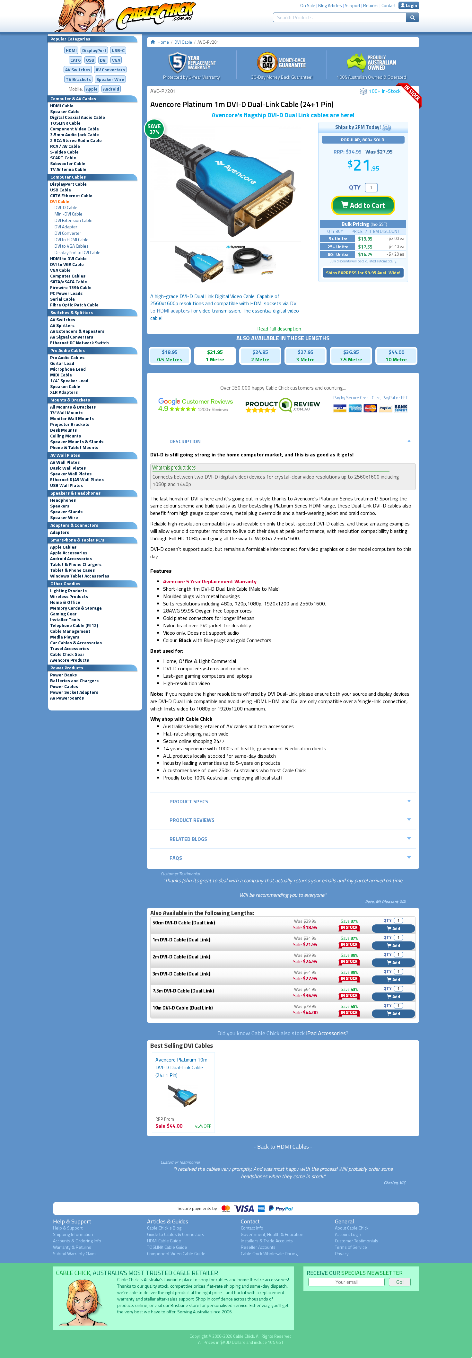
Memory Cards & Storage (76, 608)
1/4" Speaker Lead (69, 381)
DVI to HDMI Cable (72, 239)
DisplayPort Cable (68, 184)
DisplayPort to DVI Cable (78, 252)
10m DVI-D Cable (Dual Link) (183, 1007)
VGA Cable (60, 270)
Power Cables (64, 686)
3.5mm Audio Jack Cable (74, 134)
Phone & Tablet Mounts (74, 447)
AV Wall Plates (65, 462)
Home (163, 42)
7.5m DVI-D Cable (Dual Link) (183, 990)
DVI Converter (68, 233)
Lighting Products (68, 591)
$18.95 (170, 352)
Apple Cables (63, 547)
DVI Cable (59, 201)
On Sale (307, 5)
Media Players (64, 637)
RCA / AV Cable (65, 146)
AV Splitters (62, 325)
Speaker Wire (110, 79)
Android (111, 88)
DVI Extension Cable (73, 220)
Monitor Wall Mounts (72, 418)
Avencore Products (69, 660)
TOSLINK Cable (65, 123)
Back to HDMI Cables (283, 1146)
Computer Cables (67, 276)
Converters (110, 69)
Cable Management (70, 631)
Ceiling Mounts (65, 436)
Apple (92, 88)
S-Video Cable (64, 152)
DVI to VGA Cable (67, 264)
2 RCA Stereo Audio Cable (76, 140)
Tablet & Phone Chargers (75, 564)
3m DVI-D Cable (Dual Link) (181, 973)
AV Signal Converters (71, 337)
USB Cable (60, 190)
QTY (355, 187)
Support (352, 5)
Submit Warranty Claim (74, 1253)
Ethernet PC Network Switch (79, 343)
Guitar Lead (62, 363)
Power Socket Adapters (74, 692)
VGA (116, 60)
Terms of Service (351, 1247)
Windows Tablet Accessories (79, 576)
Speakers (59, 506)
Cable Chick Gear (67, 654)
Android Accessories (71, 558)
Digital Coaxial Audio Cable (77, 117)
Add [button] (395, 928)
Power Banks (63, 675)
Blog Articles (330, 5)
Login (411, 5)
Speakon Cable (65, 386)
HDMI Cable (62, 106)
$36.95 (351, 352)
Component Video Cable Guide (176, 1253)
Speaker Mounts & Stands (76, 442)
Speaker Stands (66, 512)
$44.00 (396, 352)
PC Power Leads (66, 293)
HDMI (71, 50)
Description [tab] (185, 441)
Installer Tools (65, 619)
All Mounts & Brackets (73, 407)
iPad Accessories (326, 1033)
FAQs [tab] (176, 858)
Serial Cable (62, 299)
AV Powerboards (67, 698)
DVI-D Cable (66, 207)
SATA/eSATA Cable (68, 282)
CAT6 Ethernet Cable (71, 195)
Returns (371, 5)
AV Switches (77, 69)
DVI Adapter (66, 227)
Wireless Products (69, 596)
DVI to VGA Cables (72, 246)
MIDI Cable (61, 375)
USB (90, 60)
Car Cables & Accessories (76, 643)
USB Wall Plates (66, 485)
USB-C (118, 50)
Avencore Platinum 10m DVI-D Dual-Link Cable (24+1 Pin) (181, 1067)
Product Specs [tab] (189, 801)
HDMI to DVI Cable (68, 258)
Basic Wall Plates (68, 468)
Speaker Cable (65, 111)
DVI (103, 60)
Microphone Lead (68, 369)
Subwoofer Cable (67, 163)
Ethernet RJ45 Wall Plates (77, 479)
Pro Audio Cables (67, 357)
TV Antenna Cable (68, 169)
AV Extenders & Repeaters (77, 331)
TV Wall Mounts (66, 413)
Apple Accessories (68, 553)
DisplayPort (94, 50)
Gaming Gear (63, 614)
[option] (225, 181)
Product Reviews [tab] (192, 820)
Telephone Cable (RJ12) (74, 625)
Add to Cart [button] (366, 205)
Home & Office (65, 602)
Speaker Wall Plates (71, 474)
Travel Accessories (69, 648)
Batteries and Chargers (74, 680)
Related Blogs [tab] (188, 839)
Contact (388, 5)
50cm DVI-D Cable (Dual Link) (184, 922)
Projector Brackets (69, 424)
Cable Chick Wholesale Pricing (269, 1253)
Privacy (342, 1253)
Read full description (279, 328)
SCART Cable (63, 158)
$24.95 (260, 352)
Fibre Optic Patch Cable (74, 305)
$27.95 (305, 352)
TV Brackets (78, 79)
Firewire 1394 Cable (71, 287)
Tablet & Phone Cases (72, 570)
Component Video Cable (74, 129)
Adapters (59, 532)
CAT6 (75, 60)
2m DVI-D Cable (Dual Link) (181, 956)
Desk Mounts (63, 430)
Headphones (63, 500)
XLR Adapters (64, 392)
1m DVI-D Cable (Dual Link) (181, 939)
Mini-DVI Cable (69, 214)
